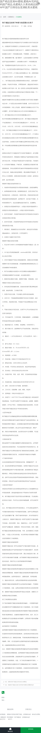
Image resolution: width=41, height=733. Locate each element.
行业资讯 (19, 17)
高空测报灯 (10, 717)
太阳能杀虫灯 (27, 714)
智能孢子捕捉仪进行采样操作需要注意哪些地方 (21, 685)
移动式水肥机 (36, 714)
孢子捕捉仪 (5, 38)
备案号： (10, 719)
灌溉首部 (3, 717)
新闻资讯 (11, 17)
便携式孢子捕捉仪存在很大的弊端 (17, 681)
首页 (4, 17)
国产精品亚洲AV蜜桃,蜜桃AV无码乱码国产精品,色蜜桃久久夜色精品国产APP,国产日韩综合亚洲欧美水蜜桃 (20, 4)
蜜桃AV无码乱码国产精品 (14, 714)
